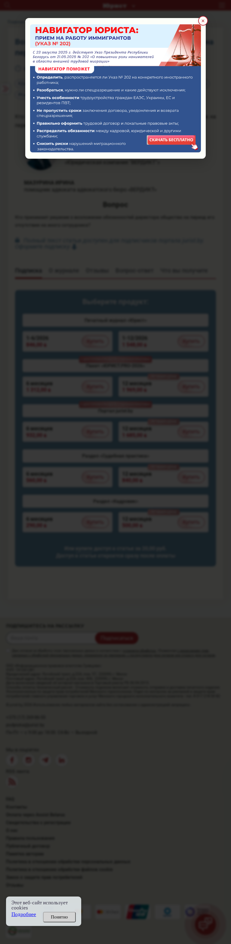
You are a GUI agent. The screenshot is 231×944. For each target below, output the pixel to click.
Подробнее (23, 914)
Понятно (59, 917)
